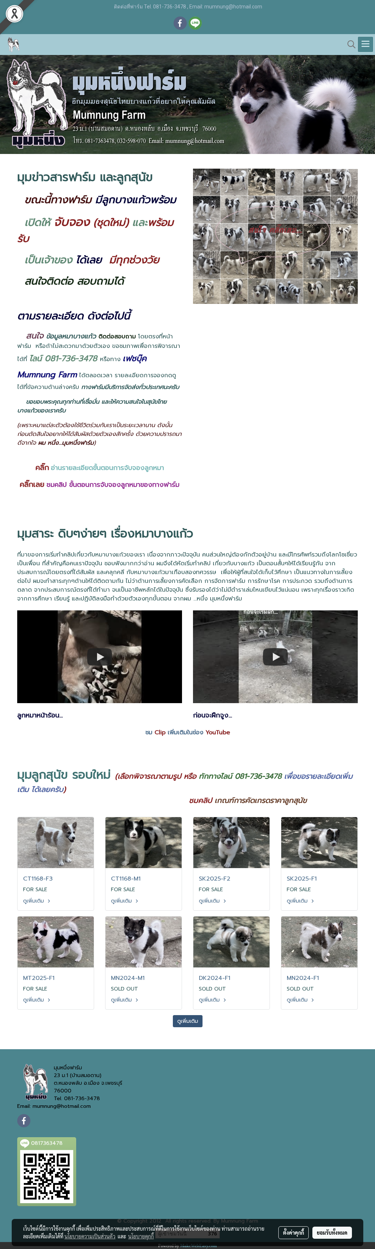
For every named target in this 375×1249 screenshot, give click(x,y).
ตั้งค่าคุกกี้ (293, 1232)
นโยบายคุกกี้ (141, 1236)
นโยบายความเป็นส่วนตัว (89, 1236)
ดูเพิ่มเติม (34, 901)
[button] (349, 44)
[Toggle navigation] (365, 44)
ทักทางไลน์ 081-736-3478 (240, 776)
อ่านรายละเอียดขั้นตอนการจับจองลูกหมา (107, 468)
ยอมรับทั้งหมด (332, 1232)
